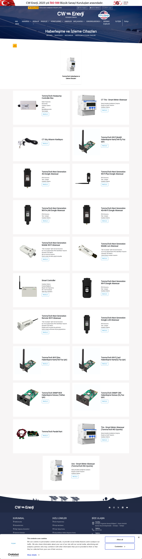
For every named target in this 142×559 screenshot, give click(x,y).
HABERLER (68, 21)
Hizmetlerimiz (18, 525)
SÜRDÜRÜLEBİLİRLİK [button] (93, 21)
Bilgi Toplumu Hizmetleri (21, 529)
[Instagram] (114, 507)
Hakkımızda (18, 522)
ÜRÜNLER (36, 21)
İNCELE (45, 114)
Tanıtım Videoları (19, 533)
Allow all (120, 539)
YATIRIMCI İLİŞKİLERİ (106, 22)
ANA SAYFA (17, 22)
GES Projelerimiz (59, 522)
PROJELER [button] (44, 21)
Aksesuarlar (69, 35)
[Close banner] (139, 537)
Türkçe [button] (126, 21)
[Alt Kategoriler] (15, 45)
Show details (32, 555)
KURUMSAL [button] (26, 21)
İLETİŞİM (118, 21)
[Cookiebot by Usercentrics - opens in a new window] (13, 555)
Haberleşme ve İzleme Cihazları (85, 35)
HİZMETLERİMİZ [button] (56, 21)
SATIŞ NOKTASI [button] (78, 21)
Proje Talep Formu (59, 529)
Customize (119, 546)
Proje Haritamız (59, 525)
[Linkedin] (122, 507)
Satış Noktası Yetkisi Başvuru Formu (65, 533)
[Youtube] (127, 507)
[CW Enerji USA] (104, 15)
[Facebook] (109, 507)
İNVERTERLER (59, 35)
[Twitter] (118, 507)
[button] (107, 7)
